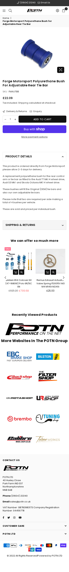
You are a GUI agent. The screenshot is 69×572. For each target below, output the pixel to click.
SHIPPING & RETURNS (20, 225)
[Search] (10, 10)
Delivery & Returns (16, 111)
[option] (34, 53)
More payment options (34, 137)
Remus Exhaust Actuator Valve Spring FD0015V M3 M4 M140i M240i (50, 283)
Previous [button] (5, 277)
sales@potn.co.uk (20, 501)
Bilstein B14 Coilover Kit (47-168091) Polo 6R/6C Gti (18, 283)
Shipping (23, 102)
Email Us (45, 2)
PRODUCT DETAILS (18, 156)
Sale (7, 248)
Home (6, 18)
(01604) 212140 (28, 2)
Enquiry (37, 111)
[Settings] (57, 10)
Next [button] (63, 277)
